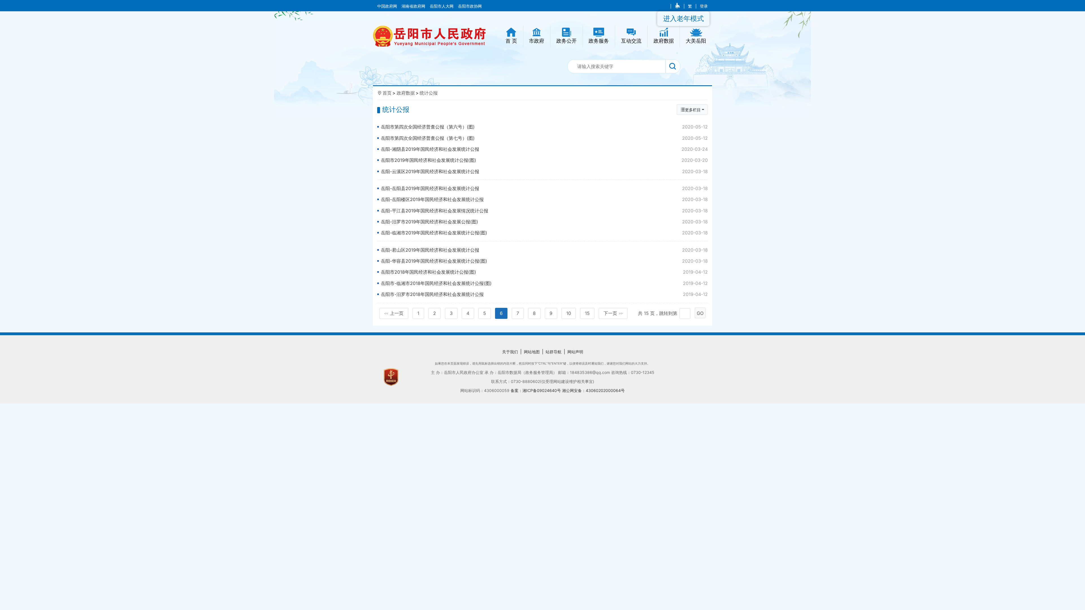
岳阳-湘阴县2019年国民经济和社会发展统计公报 (544, 149)
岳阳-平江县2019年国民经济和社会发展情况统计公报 (544, 210)
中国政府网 (387, 6)
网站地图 (532, 351)
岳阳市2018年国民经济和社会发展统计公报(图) (544, 272)
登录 (704, 6)
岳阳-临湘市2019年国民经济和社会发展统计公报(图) (544, 233)
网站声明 (575, 351)
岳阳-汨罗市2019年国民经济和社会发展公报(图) (544, 222)
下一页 (613, 313)
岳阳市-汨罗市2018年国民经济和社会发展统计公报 (544, 294)
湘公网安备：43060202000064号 (593, 390)
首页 (387, 93)
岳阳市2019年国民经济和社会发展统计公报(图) (544, 160)
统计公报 (429, 93)
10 (568, 313)
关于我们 (510, 351)
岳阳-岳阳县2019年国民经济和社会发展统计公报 (544, 188)
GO (700, 313)
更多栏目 (693, 109)
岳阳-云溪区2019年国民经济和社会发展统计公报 (544, 171)
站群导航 (553, 351)
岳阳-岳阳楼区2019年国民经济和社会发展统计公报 (544, 199)
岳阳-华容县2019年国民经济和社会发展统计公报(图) (544, 261)
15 (587, 313)
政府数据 (406, 93)
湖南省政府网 (414, 6)
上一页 (393, 313)
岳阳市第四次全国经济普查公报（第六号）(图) (544, 127)
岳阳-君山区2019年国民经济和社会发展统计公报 (544, 250)
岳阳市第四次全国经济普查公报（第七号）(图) (544, 138)
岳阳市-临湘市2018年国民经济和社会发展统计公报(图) (544, 283)
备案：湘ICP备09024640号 (536, 390)
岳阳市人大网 (442, 6)
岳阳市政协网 (470, 6)
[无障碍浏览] (678, 6)
